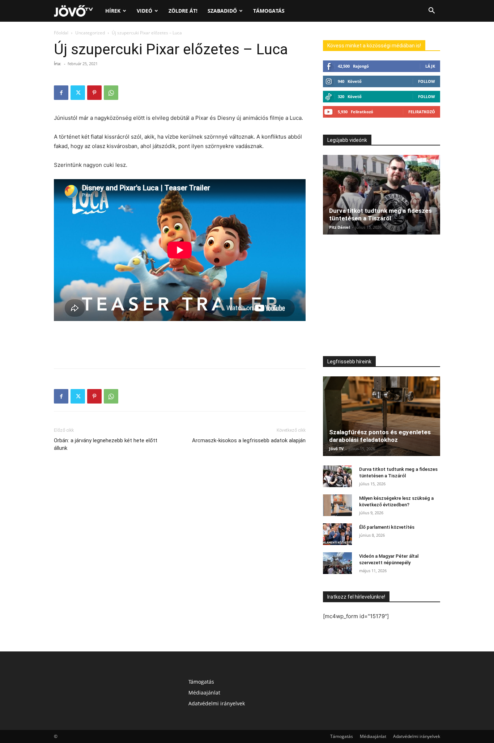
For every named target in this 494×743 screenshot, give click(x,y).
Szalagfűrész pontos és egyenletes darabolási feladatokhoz (380, 436)
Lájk (430, 66)
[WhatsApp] (111, 92)
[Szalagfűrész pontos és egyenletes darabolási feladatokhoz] (381, 416)
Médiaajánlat (204, 692)
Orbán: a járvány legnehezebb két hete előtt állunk (105, 444)
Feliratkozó (421, 111)
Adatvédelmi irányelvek (216, 703)
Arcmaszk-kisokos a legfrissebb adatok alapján (249, 440)
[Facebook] (61, 92)
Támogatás (269, 10)
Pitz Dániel (339, 227)
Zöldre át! (183, 10)
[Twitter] (78, 92)
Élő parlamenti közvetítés (386, 527)
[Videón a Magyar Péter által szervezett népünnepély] (337, 563)
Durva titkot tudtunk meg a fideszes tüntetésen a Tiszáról (380, 214)
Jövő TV (336, 448)
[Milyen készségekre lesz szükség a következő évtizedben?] (337, 505)
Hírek (112, 10)
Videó (144, 10)
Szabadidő (222, 10)
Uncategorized (90, 33)
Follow (426, 81)
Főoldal (61, 33)
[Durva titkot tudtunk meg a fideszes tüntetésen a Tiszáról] (381, 195)
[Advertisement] (179, 344)
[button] (431, 11)
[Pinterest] (94, 92)
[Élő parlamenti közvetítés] (337, 534)
